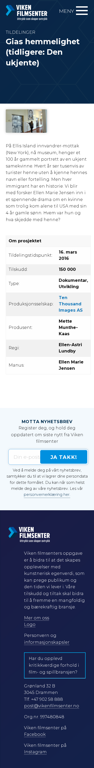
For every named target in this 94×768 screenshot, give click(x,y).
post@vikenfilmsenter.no (51, 705)
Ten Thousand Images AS (71, 304)
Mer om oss (36, 617)
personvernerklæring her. (47, 494)
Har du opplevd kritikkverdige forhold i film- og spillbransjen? (54, 665)
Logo (30, 624)
